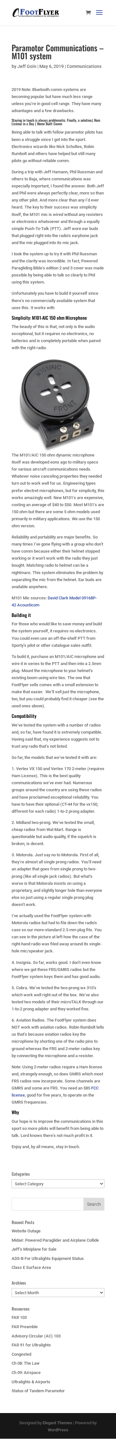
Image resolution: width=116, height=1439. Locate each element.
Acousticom (28, 605)
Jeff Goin (26, 66)
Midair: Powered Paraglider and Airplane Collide (55, 1240)
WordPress (58, 1429)
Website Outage (26, 1231)
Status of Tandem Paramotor (38, 1390)
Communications (84, 66)
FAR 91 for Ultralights (31, 1345)
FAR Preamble (25, 1326)
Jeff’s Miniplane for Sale (34, 1249)
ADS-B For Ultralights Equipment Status (48, 1258)
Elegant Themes (57, 1422)
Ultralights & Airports (31, 1381)
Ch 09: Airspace (26, 1372)
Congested (21, 1354)
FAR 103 (19, 1317)
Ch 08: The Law (26, 1363)
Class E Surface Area (31, 1267)
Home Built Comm (49, 123)
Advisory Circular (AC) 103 (36, 1336)
